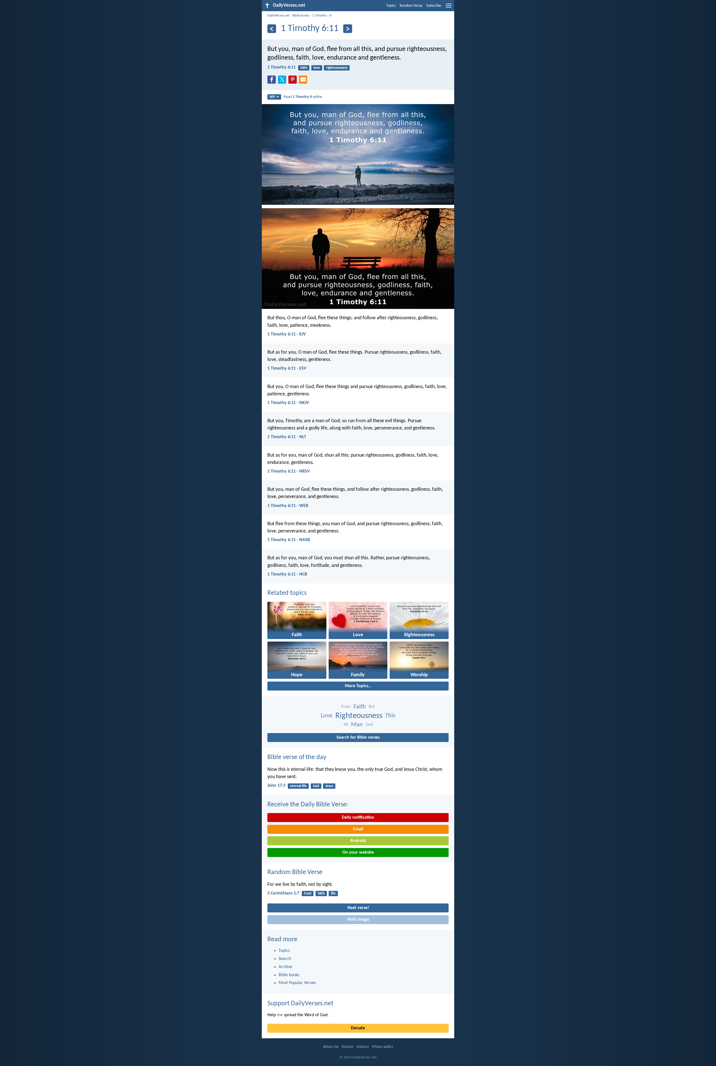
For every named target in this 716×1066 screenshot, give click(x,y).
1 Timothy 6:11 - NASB (288, 540)
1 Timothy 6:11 (281, 67)
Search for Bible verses (358, 737)
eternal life (298, 786)
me (280, 1015)
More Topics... (358, 686)
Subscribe (433, 6)
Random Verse (411, 6)
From (346, 707)
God (369, 724)
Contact (363, 1047)
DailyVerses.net (278, 15)
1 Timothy (319, 15)
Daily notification (358, 817)
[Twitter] (283, 81)
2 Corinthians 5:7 (283, 893)
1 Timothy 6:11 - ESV (286, 368)
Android (358, 841)
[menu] (448, 8)
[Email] (304, 81)
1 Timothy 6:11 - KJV (286, 334)
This (390, 716)
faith (303, 68)
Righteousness (358, 716)
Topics (391, 6)
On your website (358, 852)
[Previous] (271, 28)
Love (327, 716)
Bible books (300, 15)
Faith (360, 707)
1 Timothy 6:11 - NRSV (288, 471)
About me (330, 1047)
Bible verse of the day (296, 757)
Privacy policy (382, 1047)
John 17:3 (276, 785)
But (372, 707)
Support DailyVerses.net (300, 1003)
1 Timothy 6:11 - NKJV (288, 403)
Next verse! (358, 908)
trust (308, 893)
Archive (285, 967)
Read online (303, 97)
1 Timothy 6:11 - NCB (287, 574)
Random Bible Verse (294, 872)
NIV (272, 97)
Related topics (287, 593)
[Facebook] (272, 81)
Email (358, 829)
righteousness (336, 68)
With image (358, 919)
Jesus (329, 786)
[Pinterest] (293, 81)
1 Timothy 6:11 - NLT (286, 437)
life (333, 893)
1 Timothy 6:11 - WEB (287, 506)
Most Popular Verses (297, 983)
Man (357, 725)
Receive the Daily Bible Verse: (307, 804)
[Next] (347, 28)
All (345, 724)
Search (285, 959)
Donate (358, 1028)
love (317, 68)
